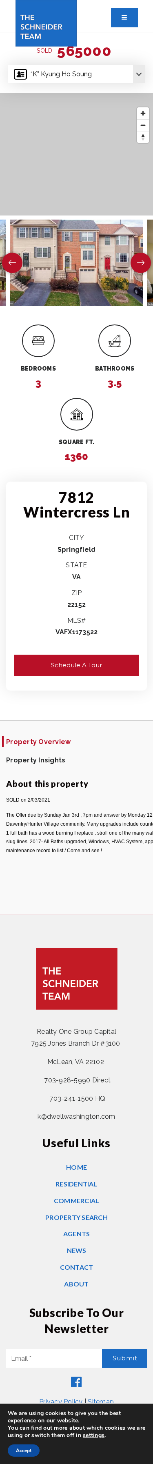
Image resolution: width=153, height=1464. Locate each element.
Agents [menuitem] (76, 1233)
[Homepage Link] (46, 23)
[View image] (76, 263)
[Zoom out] (143, 125)
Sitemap (101, 1402)
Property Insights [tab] (35, 760)
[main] (76, 474)
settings (93, 1435)
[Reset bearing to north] (143, 137)
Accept (23, 1450)
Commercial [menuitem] (77, 1200)
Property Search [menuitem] (76, 1217)
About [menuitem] (76, 1284)
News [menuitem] (76, 1250)
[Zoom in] (143, 113)
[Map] (76, 154)
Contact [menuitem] (76, 1267)
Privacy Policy (61, 1402)
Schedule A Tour (76, 665)
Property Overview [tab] (38, 742)
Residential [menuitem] (76, 1184)
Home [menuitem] (76, 1167)
